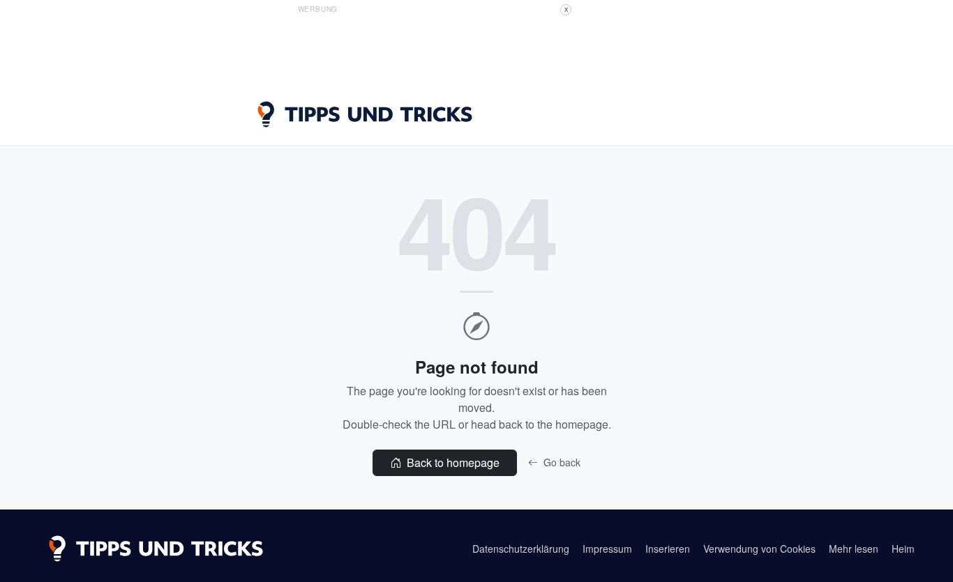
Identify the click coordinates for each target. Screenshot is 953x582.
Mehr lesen (853, 549)
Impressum (607, 549)
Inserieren (667, 549)
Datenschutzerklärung (520, 549)
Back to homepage (452, 462)
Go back (560, 462)
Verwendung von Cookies (759, 549)
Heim (903, 549)
